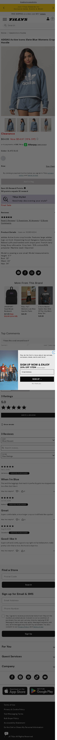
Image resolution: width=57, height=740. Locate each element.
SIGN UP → (37, 379)
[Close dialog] (53, 352)
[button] (54, 298)
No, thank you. (36, 383)
